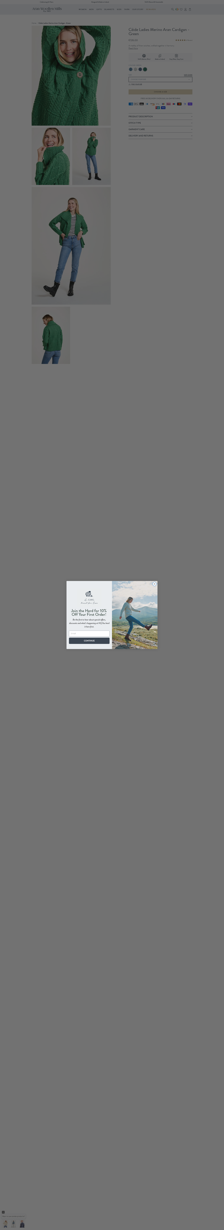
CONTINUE (89, 640)
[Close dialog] (154, 584)
